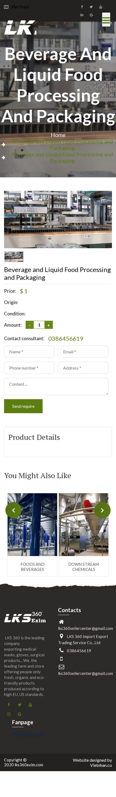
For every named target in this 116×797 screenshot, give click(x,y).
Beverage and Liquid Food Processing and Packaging (58, 84)
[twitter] (91, 7)
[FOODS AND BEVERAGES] (32, 524)
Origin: (11, 302)
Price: (10, 291)
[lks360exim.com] (20, 26)
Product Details (34, 437)
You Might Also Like (37, 475)
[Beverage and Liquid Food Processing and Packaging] (58, 246)
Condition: (14, 313)
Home (58, 135)
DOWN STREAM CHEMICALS (83, 567)
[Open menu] (106, 19)
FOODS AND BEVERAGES (33, 567)
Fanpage (22, 722)
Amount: (13, 325)
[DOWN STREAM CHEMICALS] (83, 524)
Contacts (69, 610)
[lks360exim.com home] (25, 621)
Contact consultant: (24, 338)
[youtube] (101, 7)
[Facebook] (82, 7)
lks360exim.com (27, 733)
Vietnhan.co (101, 765)
